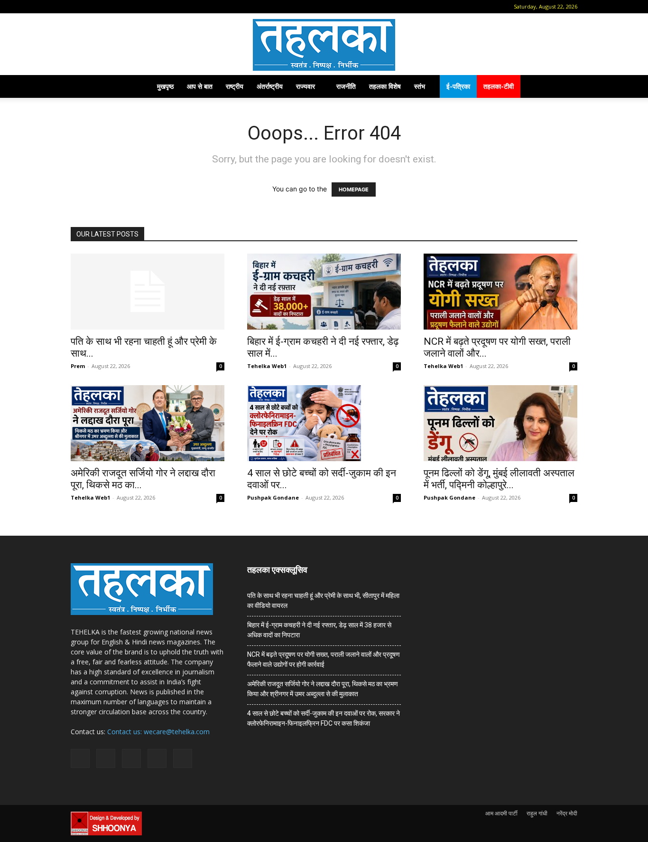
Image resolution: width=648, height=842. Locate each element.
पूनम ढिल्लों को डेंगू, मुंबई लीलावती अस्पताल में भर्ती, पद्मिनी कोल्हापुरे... (499, 479)
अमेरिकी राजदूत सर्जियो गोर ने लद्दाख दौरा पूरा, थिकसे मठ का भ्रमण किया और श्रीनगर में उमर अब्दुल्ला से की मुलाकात (322, 689)
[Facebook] (92, 6)
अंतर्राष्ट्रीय (270, 86)
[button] (78, 6)
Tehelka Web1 (267, 365)
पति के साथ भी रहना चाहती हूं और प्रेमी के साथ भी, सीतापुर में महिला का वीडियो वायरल (323, 600)
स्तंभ (419, 86)
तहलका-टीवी (498, 86)
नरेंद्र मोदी (566, 813)
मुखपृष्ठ (165, 86)
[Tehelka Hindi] (324, 45)
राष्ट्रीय (234, 86)
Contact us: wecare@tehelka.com (158, 731)
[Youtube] (155, 6)
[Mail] (108, 6)
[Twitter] (139, 6)
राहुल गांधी (537, 813)
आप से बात (200, 86)
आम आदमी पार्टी (501, 813)
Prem (78, 365)
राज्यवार (305, 86)
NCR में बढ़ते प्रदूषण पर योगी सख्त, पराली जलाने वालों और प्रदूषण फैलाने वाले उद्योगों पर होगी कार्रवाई (323, 659)
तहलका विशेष (385, 86)
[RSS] (123, 6)
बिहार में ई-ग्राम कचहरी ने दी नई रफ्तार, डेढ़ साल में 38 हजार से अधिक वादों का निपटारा (319, 630)
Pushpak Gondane (273, 497)
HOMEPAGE (354, 189)
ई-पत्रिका (458, 86)
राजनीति (346, 86)
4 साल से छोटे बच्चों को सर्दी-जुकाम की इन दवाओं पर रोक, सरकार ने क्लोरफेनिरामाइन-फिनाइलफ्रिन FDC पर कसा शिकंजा (323, 718)
